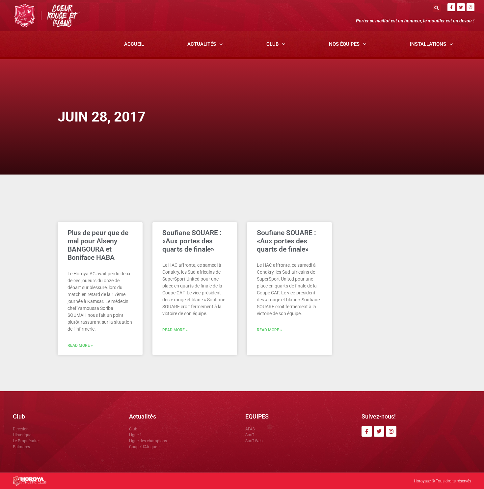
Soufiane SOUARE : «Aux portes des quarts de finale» (192, 241)
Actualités (201, 44)
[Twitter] (461, 7)
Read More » (80, 345)
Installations (428, 44)
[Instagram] (470, 7)
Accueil (134, 44)
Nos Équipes (344, 44)
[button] (437, 8)
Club (272, 44)
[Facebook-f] (451, 7)
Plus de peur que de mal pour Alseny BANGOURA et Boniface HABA (97, 245)
